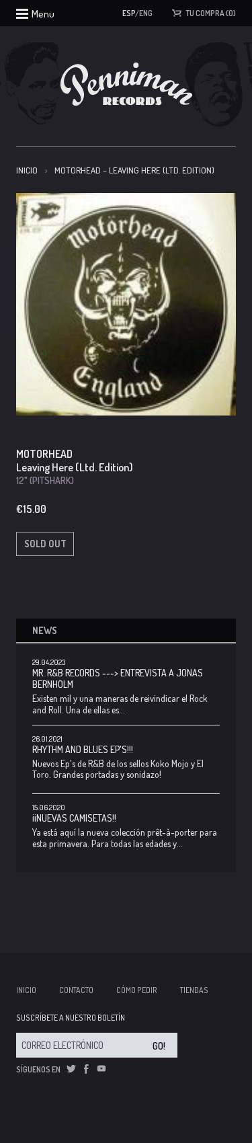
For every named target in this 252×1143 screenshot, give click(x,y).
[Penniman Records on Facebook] (86, 1069)
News (44, 630)
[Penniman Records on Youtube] (101, 1069)
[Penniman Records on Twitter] (71, 1069)
